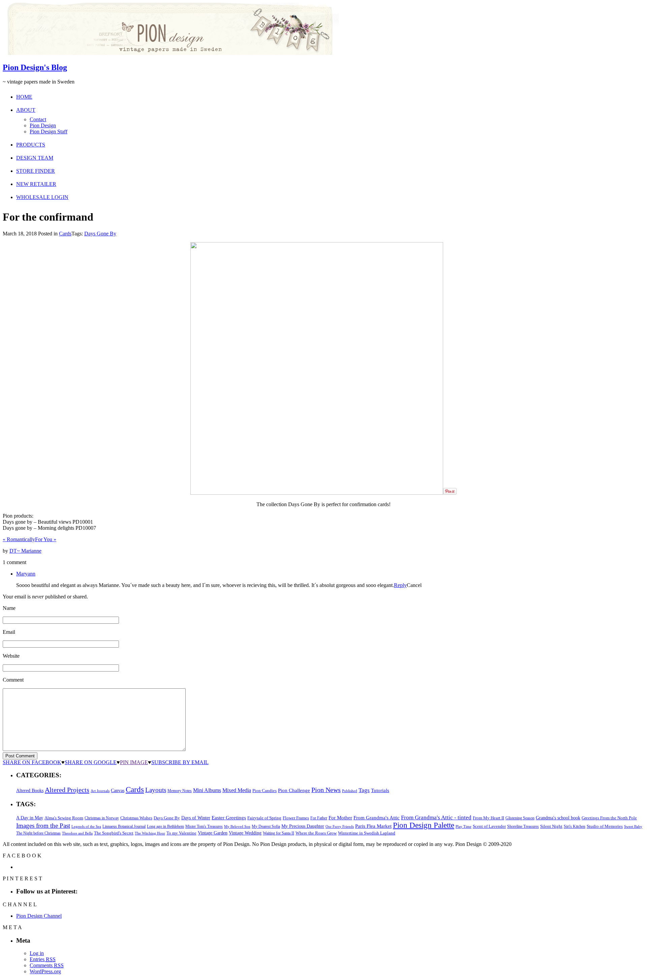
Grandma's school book (558, 817)
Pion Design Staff (48, 131)
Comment (13, 680)
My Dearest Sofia (266, 826)
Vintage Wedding (245, 833)
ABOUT (25, 110)
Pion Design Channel (39, 916)
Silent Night (551, 826)
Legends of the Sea (86, 826)
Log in (37, 953)
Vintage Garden (212, 833)
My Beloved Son (237, 826)
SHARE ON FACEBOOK (32, 762)
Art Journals (100, 791)
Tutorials (380, 790)
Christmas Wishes (136, 817)
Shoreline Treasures (523, 826)
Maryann (25, 574)
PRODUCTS (30, 145)
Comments (47, 965)
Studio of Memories (605, 826)
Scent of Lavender (489, 826)
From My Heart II (488, 818)
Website (11, 656)
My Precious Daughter (302, 826)
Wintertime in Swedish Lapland (366, 833)
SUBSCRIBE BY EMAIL (180, 762)
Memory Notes (179, 790)
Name (9, 608)
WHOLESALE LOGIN (42, 197)
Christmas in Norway (102, 818)
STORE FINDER (35, 171)
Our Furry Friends (340, 826)
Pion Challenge (294, 790)
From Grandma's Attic (376, 817)
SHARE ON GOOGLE (91, 762)
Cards (65, 233)
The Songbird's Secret (113, 833)
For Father (318, 818)
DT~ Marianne (25, 551)
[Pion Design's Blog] (171, 53)
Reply (400, 585)
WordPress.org (45, 971)
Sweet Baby (633, 826)
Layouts (155, 789)
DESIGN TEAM (34, 158)
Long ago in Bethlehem (165, 826)
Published (349, 791)
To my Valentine (181, 833)
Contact (38, 119)
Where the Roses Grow (316, 833)
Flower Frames (296, 818)
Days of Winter (195, 817)
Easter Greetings (229, 817)
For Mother (340, 817)
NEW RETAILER (36, 184)
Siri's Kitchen (574, 826)
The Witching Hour (150, 833)
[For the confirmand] (316, 493)
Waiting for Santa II (278, 833)
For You (45, 539)
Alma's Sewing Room (63, 817)
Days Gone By (100, 233)
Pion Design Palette (423, 825)
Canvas (117, 790)
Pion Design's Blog (35, 67)
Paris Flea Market (373, 826)
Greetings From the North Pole (609, 818)
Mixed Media (236, 790)
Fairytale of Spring (264, 817)
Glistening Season (519, 818)
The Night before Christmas (38, 833)
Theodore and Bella (77, 833)
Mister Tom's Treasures (204, 826)
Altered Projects (67, 789)
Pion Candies (264, 790)
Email (9, 632)
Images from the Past (43, 825)
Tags (364, 790)
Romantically (19, 539)
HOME (24, 97)
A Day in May (29, 817)
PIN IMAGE (134, 762)
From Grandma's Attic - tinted (436, 817)
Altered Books (29, 790)
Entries (43, 959)
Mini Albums (207, 790)
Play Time (463, 826)
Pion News (326, 789)
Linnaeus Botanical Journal (124, 826)
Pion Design (43, 125)
